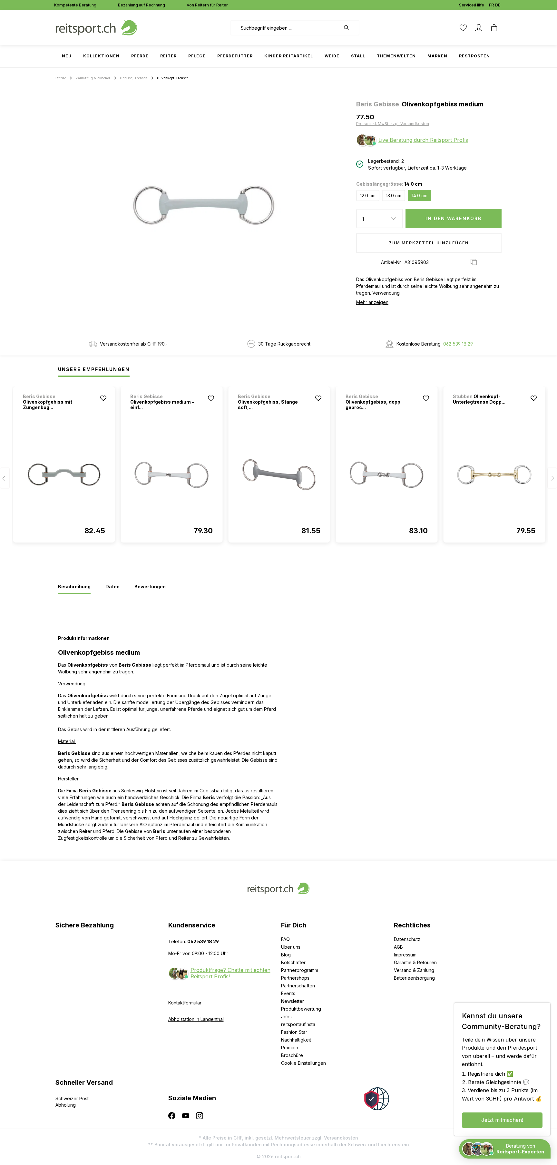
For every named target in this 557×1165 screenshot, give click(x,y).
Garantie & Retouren (415, 962)
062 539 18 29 (458, 344)
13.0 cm (393, 195)
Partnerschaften (298, 985)
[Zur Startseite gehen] (96, 27)
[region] (203, 205)
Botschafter (293, 962)
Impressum (405, 954)
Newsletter (292, 1001)
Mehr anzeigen (372, 302)
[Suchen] (349, 27)
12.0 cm (368, 195)
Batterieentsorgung (414, 978)
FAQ (285, 939)
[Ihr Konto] (478, 27)
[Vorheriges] (5, 477)
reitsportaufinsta (298, 1024)
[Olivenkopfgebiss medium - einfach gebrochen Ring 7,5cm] (171, 475)
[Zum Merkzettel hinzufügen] (103, 398)
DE (498, 5)
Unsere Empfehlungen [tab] (94, 369)
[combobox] (285, 27)
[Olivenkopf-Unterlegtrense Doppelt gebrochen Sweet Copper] (494, 475)
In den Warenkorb (453, 218)
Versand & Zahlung (414, 970)
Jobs (286, 1016)
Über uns (290, 947)
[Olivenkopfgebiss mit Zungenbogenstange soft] (64, 475)
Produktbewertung (301, 1009)
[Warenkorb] (494, 27)
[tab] (74, 587)
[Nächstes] (552, 477)
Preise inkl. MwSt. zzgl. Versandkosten (392, 123)
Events (288, 993)
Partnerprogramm (299, 970)
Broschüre (292, 1055)
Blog (286, 954)
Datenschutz (407, 939)
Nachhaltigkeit (296, 1040)
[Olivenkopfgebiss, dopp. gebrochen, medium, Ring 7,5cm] (387, 475)
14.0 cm (419, 195)
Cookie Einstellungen (303, 1063)
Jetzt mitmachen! (502, 1120)
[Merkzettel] (463, 27)
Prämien (289, 1047)
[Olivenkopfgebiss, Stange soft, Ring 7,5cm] (279, 475)
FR (491, 5)
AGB (398, 947)
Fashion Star (294, 1032)
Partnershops (295, 978)
